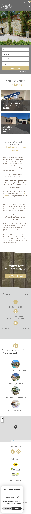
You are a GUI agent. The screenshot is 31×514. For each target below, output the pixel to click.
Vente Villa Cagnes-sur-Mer (15, 384)
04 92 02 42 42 (15, 307)
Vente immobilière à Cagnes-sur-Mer (15, 370)
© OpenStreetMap (26, 440)
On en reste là (15, 488)
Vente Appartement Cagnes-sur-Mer (15, 397)
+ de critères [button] (24, 71)
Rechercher (15, 68)
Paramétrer (7, 508)
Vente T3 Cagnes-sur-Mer (15, 410)
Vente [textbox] (5, 49)
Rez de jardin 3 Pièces (11, 104)
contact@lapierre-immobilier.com (15, 328)
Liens (26, 502)
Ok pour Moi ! (17, 508)
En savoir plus (15, 276)
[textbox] (15, 54)
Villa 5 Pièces (8, 128)
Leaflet (13, 440)
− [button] (2, 421)
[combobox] (15, 49)
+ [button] (2, 419)
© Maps (18, 440)
